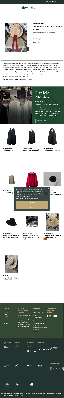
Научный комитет (9, 319)
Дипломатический (31, 150)
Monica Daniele (7, 148)
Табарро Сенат (8, 150)
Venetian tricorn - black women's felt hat (31, 237)
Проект (6, 312)
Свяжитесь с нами (38, 312)
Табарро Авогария (52, 150)
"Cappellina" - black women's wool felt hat (10, 237)
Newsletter (50, 1)
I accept (32, 207)
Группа (6, 317)
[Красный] (44, 239)
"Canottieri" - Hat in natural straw (10, 279)
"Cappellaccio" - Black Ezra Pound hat (52, 194)
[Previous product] (60, 19)
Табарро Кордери (10, 193)
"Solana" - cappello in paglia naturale (52, 236)
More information (21, 198)
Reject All (32, 203)
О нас (5, 314)
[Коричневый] (46, 239)
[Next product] (62, 19)
